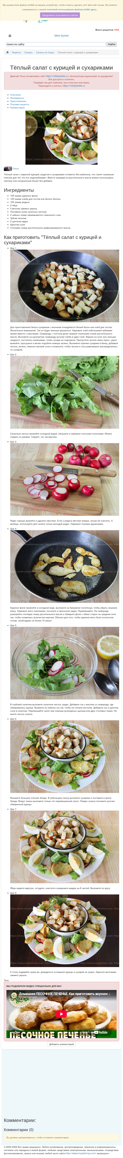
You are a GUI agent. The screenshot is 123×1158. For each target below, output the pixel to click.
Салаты (29, 52)
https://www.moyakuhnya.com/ (81, 1153)
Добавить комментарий (61, 1044)
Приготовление (18, 101)
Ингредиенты (17, 97)
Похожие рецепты (19, 104)
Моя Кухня (61, 35)
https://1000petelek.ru (57, 76)
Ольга (15, 168)
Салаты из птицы (45, 52)
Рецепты (16, 52)
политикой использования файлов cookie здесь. (72, 9)
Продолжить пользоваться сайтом (60, 15)
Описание (15, 94)
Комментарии (17, 107)
